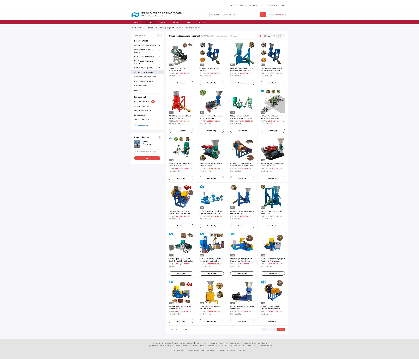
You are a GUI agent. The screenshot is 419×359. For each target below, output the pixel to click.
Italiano (195, 345)
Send (147, 158)
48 (186, 329)
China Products (166, 343)
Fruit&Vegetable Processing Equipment (143, 62)
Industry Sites (224, 343)
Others (136, 90)
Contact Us (201, 22)
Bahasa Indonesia (266, 345)
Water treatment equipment (143, 81)
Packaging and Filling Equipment (145, 45)
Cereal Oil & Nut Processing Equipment (143, 51)
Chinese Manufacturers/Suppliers (183, 343)
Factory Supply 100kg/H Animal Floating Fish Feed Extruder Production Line (210, 261)
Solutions (176, 22)
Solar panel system (140, 86)
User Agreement (221, 350)
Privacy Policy (242, 350)
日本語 (230, 345)
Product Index (247, 343)
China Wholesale (201, 343)
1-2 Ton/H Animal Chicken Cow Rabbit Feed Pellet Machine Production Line (271, 118)
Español (162, 345)
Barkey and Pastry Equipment (144, 56)
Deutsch (202, 345)
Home (136, 22)
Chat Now (148, 144)
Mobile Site (257, 343)
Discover (188, 22)
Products (150, 22)
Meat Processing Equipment (143, 68)
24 (176, 329)
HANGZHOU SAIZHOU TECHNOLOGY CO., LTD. (161, 13)
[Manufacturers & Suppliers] (145, 4)
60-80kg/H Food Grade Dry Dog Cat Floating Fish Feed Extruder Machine (273, 261)
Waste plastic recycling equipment (145, 77)
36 (181, 329)
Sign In (232, 5)
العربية (218, 345)
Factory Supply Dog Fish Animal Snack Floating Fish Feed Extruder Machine (180, 261)
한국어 (224, 345)
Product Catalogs (142, 126)
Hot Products (156, 343)
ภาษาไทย (242, 345)
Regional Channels (235, 343)
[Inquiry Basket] (263, 5)
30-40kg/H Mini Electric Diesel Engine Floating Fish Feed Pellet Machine (179, 213)
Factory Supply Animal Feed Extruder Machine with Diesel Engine (270, 308)
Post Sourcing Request (279, 15)
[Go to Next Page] (283, 36)
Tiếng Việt (256, 345)
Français (177, 345)
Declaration (232, 350)
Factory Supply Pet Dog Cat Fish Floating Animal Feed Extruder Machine (241, 261)
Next (280, 329)
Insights (264, 343)
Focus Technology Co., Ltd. (195, 350)
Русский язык (187, 345)
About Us (163, 22)
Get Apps (272, 5)
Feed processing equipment (143, 72)
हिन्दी (235, 345)
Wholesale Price (212, 343)
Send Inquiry (181, 83)
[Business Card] (159, 137)
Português (170, 345)
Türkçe (249, 345)
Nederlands (210, 345)
